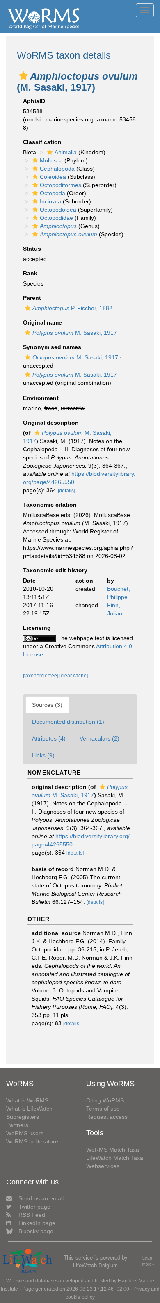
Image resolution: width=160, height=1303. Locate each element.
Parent (32, 298)
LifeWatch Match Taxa (114, 1157)
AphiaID (34, 101)
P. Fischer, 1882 (72, 308)
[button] (23, 76)
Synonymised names (52, 347)
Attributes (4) (49, 738)
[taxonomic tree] (41, 676)
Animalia (66, 152)
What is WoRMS (27, 1100)
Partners (17, 1125)
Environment (41, 398)
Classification (42, 142)
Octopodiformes (60, 185)
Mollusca (51, 160)
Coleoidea (53, 177)
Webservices (102, 1166)
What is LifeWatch (29, 1108)
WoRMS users (24, 1133)
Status (32, 248)
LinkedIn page (36, 1223)
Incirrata (50, 201)
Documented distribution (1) (68, 721)
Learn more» (148, 1261)
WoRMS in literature (32, 1141)
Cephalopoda (57, 168)
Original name (42, 322)
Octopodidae (56, 218)
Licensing (37, 627)
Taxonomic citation (50, 504)
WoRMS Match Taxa (112, 1149)
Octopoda (52, 193)
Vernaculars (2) (99, 738)
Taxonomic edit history (55, 570)
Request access (107, 1116)
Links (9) (43, 755)
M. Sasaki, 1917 (74, 332)
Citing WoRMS (105, 1100)
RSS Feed (31, 1215)
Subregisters (22, 1116)
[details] (66, 491)
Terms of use (103, 1108)
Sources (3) (47, 705)
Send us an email (41, 1198)
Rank (30, 273)
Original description (51, 422)
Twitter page (34, 1206)
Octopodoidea (58, 209)
